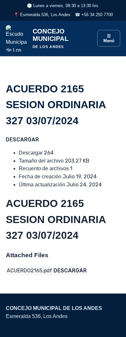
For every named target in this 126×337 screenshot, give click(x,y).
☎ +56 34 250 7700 (94, 14)
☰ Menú (108, 38)
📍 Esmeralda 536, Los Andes (42, 14)
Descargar (22, 139)
